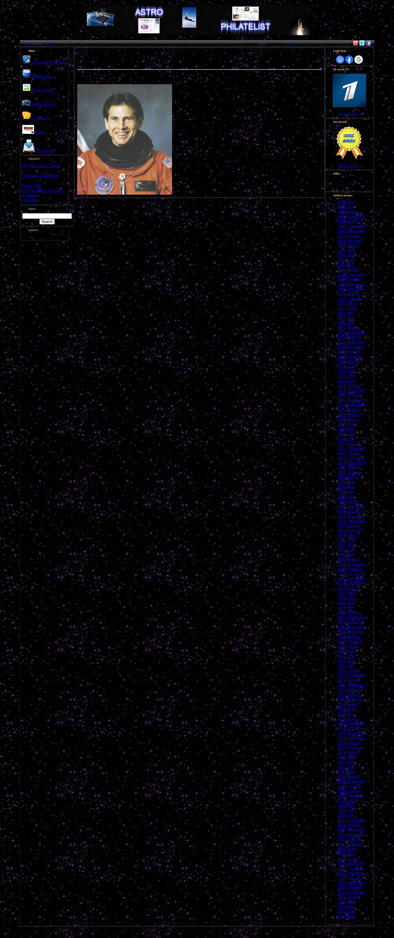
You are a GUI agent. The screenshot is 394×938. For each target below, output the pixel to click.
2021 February (350, 844)
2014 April (347, 482)
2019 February (350, 747)
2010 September (351, 274)
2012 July (346, 380)
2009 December (351, 231)
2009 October (349, 221)
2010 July (346, 265)
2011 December (351, 347)
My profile (36, 43)
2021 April (347, 849)
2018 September (351, 723)
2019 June (346, 767)
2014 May (346, 487)
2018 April (347, 709)
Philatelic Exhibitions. (41, 175)
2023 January (349, 878)
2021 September (351, 863)
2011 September (351, 332)
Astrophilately (43, 104)
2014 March (348, 477)
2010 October (349, 279)
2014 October (349, 511)
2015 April (347, 540)
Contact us (41, 118)
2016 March (348, 588)
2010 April (347, 250)
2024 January (349, 897)
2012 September (351, 390)
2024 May (346, 906)
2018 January (349, 694)
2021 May (346, 853)
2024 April (347, 902)
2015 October (349, 569)
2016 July (346, 607)
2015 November (351, 573)
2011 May (346, 313)
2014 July (346, 496)
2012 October (349, 395)
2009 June (346, 202)
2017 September (351, 675)
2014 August (348, 501)
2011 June (346, 318)
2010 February (350, 240)
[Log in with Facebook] (349, 60)
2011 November (351, 342)
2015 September (351, 564)
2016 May (346, 598)
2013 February (350, 414)
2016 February (350, 583)
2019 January (349, 742)
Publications (42, 76)
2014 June (346, 491)
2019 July (346, 771)
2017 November (351, 684)
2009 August (348, 211)
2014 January (349, 467)
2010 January (349, 236)
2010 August (348, 269)
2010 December (351, 289)
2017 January (349, 636)
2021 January (349, 839)
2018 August (348, 718)
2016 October (349, 622)
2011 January (349, 293)
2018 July (346, 713)
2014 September (351, 506)
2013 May (346, 429)
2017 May (346, 655)
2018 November (351, 733)
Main (25, 43)
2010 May (346, 255)
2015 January (349, 525)
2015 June (346, 549)
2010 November (351, 284)
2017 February (350, 641)
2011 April (347, 308)
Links (40, 132)
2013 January (349, 409)
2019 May (346, 762)
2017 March (348, 646)
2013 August (348, 443)
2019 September (351, 781)
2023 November (351, 892)
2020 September (351, 820)
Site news (31, 200)
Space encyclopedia (48, 62)
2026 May (346, 916)
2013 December (351, 462)
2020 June (346, 810)
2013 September (351, 448)
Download (45, 150)
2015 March (348, 535)
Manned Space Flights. (42, 165)
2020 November (351, 829)
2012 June (346, 376)
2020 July (346, 815)
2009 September (351, 216)
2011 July (346, 322)
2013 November (351, 458)
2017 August (348, 670)
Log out (48, 43)
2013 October (349, 453)
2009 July (346, 207)
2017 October (349, 680)
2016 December (351, 631)
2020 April (347, 800)
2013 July (346, 438)
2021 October (349, 868)
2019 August (348, 776)
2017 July (346, 665)
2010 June (346, 260)
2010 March (348, 245)
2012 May (346, 371)
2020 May (346, 805)
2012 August (348, 385)
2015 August (348, 559)
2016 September (351, 617)
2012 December (351, 404)
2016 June (346, 602)
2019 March (348, 752)
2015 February (350, 530)
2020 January (349, 791)
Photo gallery (43, 90)
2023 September (351, 882)
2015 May (346, 544)
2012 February (350, 356)
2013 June (346, 433)
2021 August (348, 858)
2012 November (351, 400)
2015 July (346, 554)
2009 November (351, 226)
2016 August (348, 612)
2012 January (349, 351)
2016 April (347, 593)
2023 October (349, 887)
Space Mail (32, 185)
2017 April (347, 651)
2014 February (350, 472)
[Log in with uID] (340, 60)
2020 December (351, 834)
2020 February (350, 795)
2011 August (348, 327)
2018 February (350, 699)
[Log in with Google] (358, 59)
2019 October (349, 786)
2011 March (348, 303)
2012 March (348, 361)
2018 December (351, 738)
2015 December (351, 578)
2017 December (351, 689)
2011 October (349, 337)
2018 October (349, 728)
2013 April (347, 424)
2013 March (348, 419)
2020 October (349, 824)
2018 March (348, 704)
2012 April (347, 366)
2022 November (351, 873)
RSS (289, 43)
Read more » (349, 114)
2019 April (347, 757)
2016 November (351, 627)
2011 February (350, 298)
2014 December (351, 520)
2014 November (351, 516)
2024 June (346, 911)
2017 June (346, 660)
